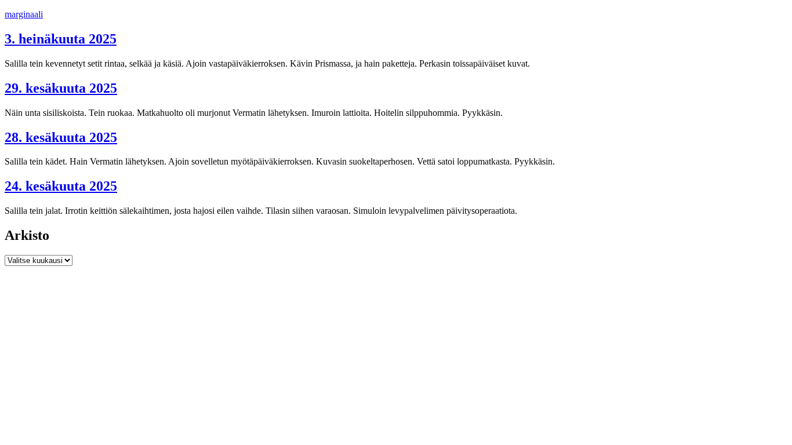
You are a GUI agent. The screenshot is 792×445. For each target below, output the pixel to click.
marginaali (24, 14)
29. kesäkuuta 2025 (61, 88)
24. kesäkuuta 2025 (61, 186)
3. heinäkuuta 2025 (61, 38)
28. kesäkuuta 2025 (61, 137)
